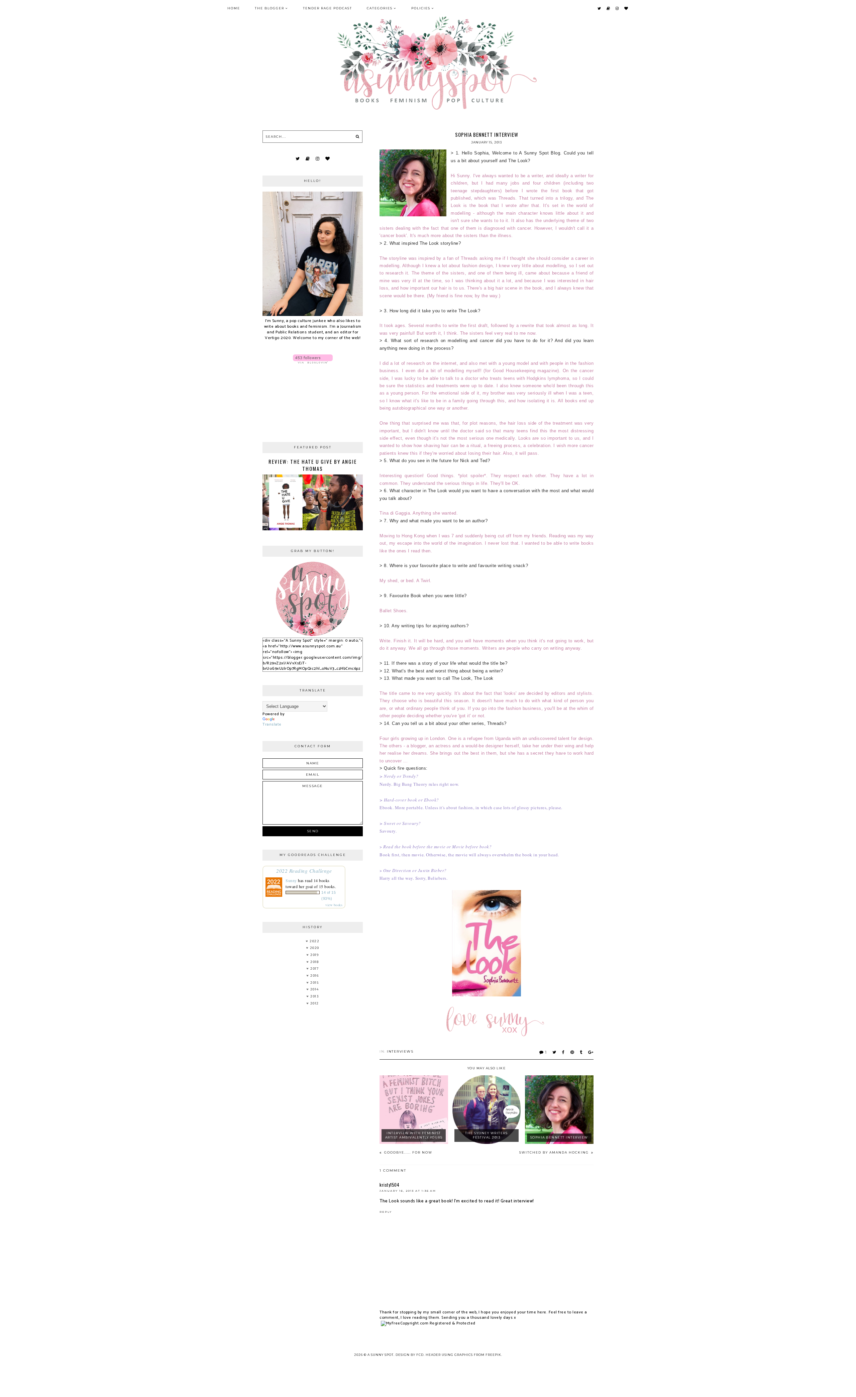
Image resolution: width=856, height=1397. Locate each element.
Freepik (493, 1355)
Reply (386, 1211)
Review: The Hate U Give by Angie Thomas (313, 465)
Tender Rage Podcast (327, 8)
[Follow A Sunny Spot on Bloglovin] (312, 358)
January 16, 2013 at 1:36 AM (408, 1190)
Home (233, 8)
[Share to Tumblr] (581, 1052)
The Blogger (269, 8)
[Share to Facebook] (563, 1052)
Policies (420, 8)
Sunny (291, 880)
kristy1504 (389, 1184)
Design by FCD (410, 1355)
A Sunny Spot (380, 1355)
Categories (380, 8)
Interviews (400, 1051)
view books (333, 904)
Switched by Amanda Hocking (554, 1152)
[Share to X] (554, 1052)
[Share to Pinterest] (572, 1052)
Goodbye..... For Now (407, 1152)
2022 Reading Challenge (304, 870)
